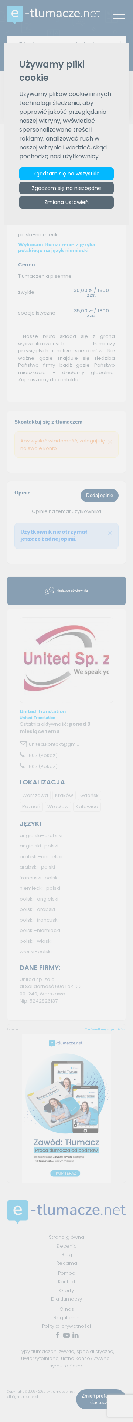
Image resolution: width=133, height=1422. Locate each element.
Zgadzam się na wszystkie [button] (66, 173)
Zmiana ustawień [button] (66, 202)
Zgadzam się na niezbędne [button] (66, 188)
